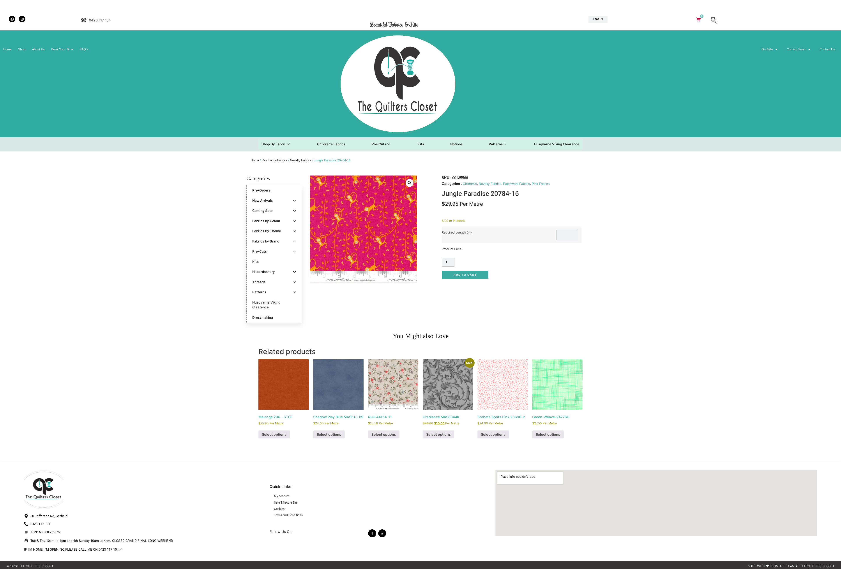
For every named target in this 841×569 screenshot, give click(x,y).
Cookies (279, 509)
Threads (258, 282)
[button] (713, 20)
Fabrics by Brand (265, 241)
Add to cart (465, 274)
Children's (470, 184)
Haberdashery (263, 272)
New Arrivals (262, 200)
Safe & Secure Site (285, 502)
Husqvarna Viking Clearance (556, 144)
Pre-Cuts (379, 144)
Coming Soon (796, 49)
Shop (21, 49)
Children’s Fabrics (331, 144)
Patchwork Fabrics (274, 160)
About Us (38, 49)
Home (7, 49)
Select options (274, 434)
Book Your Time (62, 49)
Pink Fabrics (541, 184)
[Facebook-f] (372, 533)
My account (282, 496)
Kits (421, 144)
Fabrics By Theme (266, 231)
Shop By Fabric (274, 144)
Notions (456, 144)
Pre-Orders (261, 190)
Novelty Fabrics (300, 160)
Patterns (496, 144)
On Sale (767, 49)
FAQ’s (84, 49)
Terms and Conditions (288, 515)
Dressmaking (262, 317)
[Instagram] (382, 533)
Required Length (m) (457, 232)
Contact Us (827, 49)
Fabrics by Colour (266, 221)
